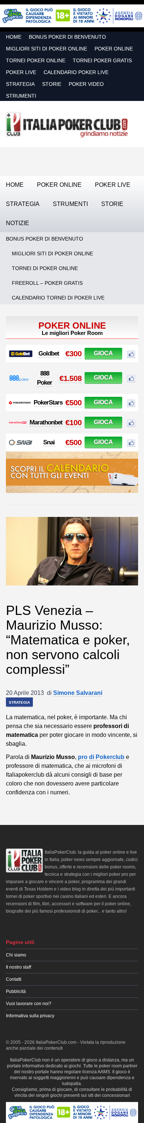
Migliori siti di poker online (46, 49)
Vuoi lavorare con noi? (28, 1003)
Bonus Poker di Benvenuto (67, 37)
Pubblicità (16, 991)
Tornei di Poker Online (45, 268)
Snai (49, 442)
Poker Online (114, 49)
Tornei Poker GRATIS (102, 60)
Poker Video (86, 84)
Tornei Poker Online (35, 60)
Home (13, 37)
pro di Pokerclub (101, 757)
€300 (73, 353)
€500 (73, 402)
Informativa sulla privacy (30, 1015)
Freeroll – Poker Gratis (47, 283)
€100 (73, 422)
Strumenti (21, 96)
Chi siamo (16, 955)
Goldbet (48, 353)
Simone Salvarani (77, 693)
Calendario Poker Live (76, 72)
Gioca (103, 353)
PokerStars (48, 402)
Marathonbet (46, 422)
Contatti (13, 979)
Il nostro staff (18, 967)
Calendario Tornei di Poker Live (58, 298)
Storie (51, 84)
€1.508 (70, 378)
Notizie (17, 223)
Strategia (20, 84)
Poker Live (21, 72)
